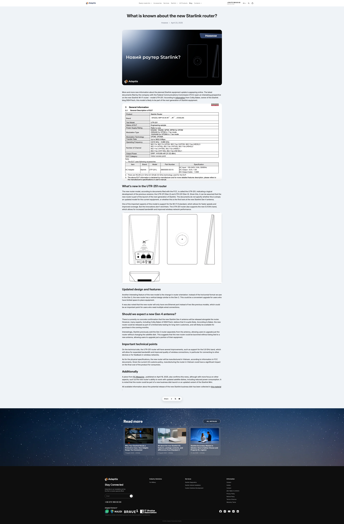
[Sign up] (131, 496)
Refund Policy (231, 496)
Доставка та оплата (233, 491)
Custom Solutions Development (194, 488)
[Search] (249, 3)
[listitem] (171, 398)
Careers (229, 482)
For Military (152, 482)
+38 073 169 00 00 (233, 2)
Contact (229, 488)
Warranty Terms (231, 502)
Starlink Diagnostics (191, 482)
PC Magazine (138, 377)
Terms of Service (231, 499)
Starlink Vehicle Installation (193, 485)
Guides (229, 485)
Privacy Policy (231, 493)
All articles (212, 421)
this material (216, 387)
